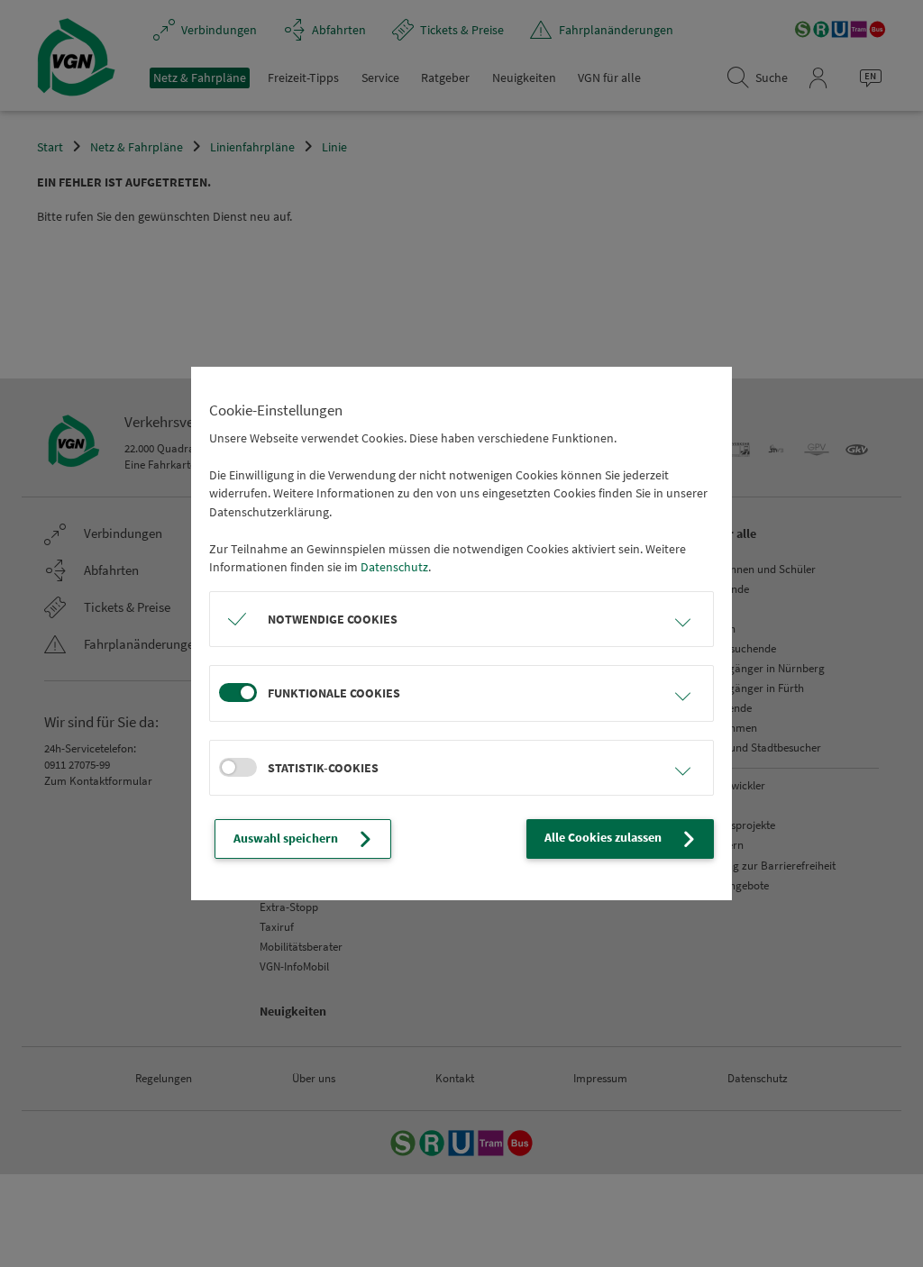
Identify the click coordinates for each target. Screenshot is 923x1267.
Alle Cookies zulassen (603, 837)
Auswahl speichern (285, 838)
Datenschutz (394, 567)
